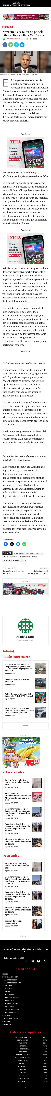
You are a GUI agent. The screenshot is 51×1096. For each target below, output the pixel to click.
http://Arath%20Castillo (25, 640)
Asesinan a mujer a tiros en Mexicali (17, 680)
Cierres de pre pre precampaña (13, 922)
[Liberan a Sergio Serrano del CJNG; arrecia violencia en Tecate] (37, 842)
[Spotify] (38, 961)
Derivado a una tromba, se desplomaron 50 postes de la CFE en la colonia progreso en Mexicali (18, 667)
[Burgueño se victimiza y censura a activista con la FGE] (37, 783)
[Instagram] (32, 961)
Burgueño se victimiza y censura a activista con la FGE (17, 782)
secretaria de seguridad (11, 560)
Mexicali (39, 553)
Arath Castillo (14, 39)
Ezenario (8, 27)
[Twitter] (16, 44)
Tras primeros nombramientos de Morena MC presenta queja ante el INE (18, 796)
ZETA (24, 560)
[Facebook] (4, 44)
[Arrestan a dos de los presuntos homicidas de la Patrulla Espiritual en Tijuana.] (37, 827)
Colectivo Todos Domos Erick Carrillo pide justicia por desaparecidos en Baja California (17, 812)
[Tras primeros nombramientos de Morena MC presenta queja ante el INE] (37, 797)
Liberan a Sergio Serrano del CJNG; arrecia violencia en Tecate (18, 841)
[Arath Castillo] (4, 39)
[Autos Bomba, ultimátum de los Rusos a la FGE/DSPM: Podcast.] (40, 697)
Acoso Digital (19, 553)
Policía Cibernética (10, 557)
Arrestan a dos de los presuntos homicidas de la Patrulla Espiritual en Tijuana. (17, 827)
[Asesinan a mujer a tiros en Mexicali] (40, 683)
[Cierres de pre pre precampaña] (37, 924)
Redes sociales (24, 557)
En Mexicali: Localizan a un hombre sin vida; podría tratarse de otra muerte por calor (19, 710)
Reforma (35, 557)
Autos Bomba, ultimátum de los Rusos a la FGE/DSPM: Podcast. (19, 695)
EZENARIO (30, 553)
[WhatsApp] (10, 44)
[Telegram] (22, 44)
